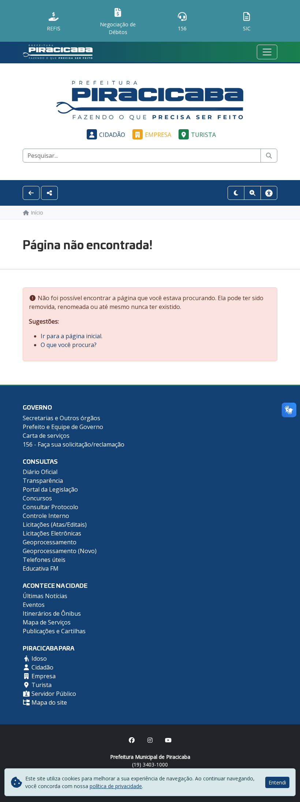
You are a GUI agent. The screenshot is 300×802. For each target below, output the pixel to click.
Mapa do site (48, 702)
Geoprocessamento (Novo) (60, 551)
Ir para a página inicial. (71, 336)
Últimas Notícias (45, 596)
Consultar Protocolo (50, 507)
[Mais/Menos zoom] (252, 193)
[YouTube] (168, 740)
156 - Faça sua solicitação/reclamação (73, 444)
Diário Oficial (40, 472)
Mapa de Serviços (47, 622)
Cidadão (112, 135)
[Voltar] (31, 193)
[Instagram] (150, 740)
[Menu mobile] (267, 52)
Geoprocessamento (49, 542)
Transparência (43, 481)
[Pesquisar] (268, 156)
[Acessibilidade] (268, 193)
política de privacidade (116, 786)
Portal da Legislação (50, 489)
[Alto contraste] (236, 193)
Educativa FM (41, 568)
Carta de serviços (46, 436)
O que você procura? (69, 345)
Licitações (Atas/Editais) (55, 525)
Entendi (277, 782)
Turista (203, 135)
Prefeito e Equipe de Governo (63, 427)
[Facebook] (131, 740)
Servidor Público (53, 694)
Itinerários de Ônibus (52, 613)
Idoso (38, 658)
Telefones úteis (44, 560)
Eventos (34, 605)
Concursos (37, 498)
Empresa (158, 135)
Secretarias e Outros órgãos (61, 418)
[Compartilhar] (49, 193)
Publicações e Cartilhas (54, 631)
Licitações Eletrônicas (52, 533)
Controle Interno (46, 516)
